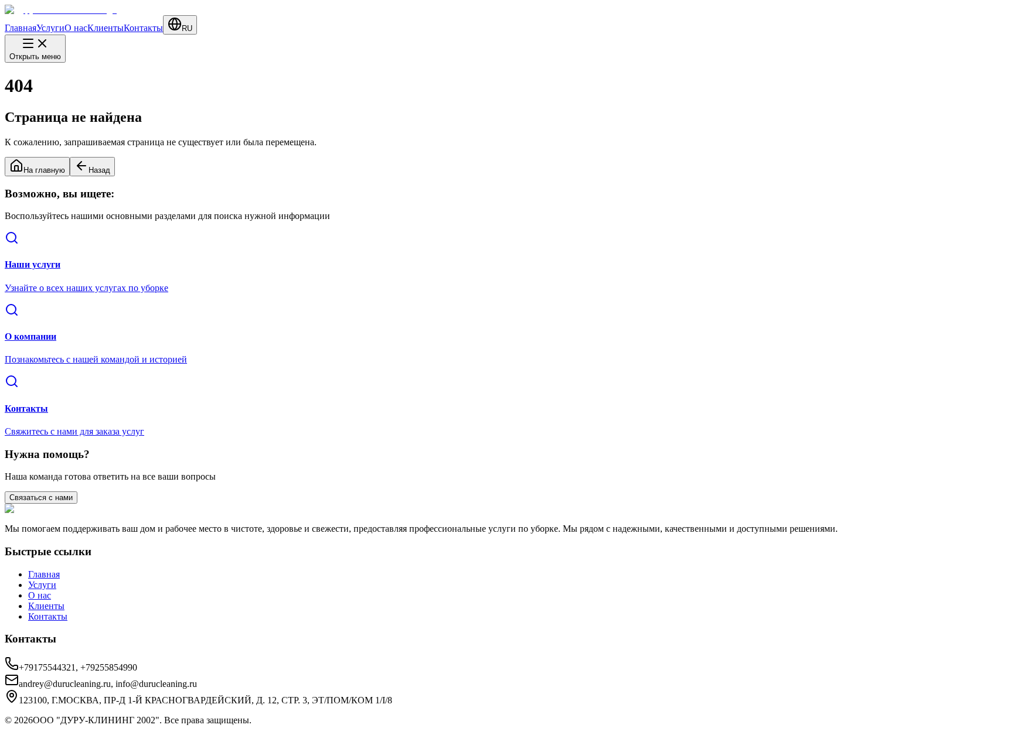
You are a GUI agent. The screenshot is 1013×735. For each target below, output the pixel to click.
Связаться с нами (41, 497)
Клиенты (105, 28)
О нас (75, 28)
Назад (99, 170)
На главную (44, 170)
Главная (20, 28)
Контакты (143, 28)
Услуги (50, 28)
